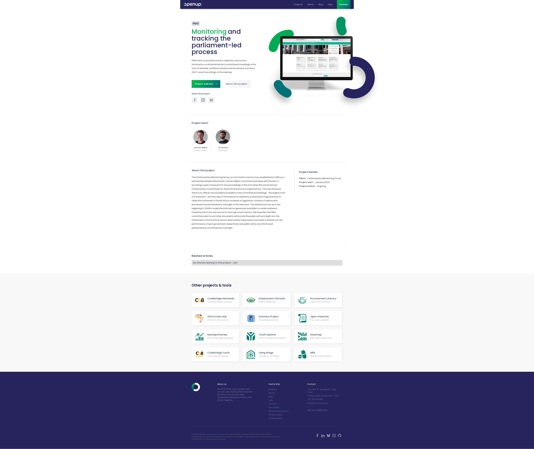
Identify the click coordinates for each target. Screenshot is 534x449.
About (272, 393)
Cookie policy (276, 418)
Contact (273, 403)
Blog (271, 396)
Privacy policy (276, 414)
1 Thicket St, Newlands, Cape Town (321, 391)
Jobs (271, 400)
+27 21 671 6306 (315, 399)
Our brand (274, 407)
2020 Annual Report (279, 411)
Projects (273, 389)
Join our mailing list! (317, 410)
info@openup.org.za (317, 403)
